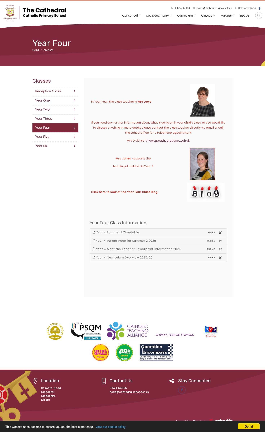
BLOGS (244, 16)
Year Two (42, 109)
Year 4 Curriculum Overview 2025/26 (124, 257)
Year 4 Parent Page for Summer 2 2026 (125, 241)
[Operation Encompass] (156, 352)
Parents (226, 16)
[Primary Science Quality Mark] (86, 330)
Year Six (41, 146)
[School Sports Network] (210, 330)
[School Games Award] (100, 352)
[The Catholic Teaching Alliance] (151, 330)
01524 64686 (182, 8)
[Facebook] (259, 8)
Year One (42, 100)
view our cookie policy (111, 426)
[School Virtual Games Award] (124, 352)
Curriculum (185, 16)
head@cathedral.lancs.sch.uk (214, 8)
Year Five (42, 137)
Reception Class (48, 91)
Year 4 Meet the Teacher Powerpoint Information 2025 (138, 249)
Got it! (249, 426)
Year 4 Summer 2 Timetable (117, 232)
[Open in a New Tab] (220, 232)
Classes (206, 16)
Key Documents (157, 16)
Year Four (42, 128)
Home (35, 50)
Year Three (43, 119)
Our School (130, 16)
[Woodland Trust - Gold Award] (55, 331)
